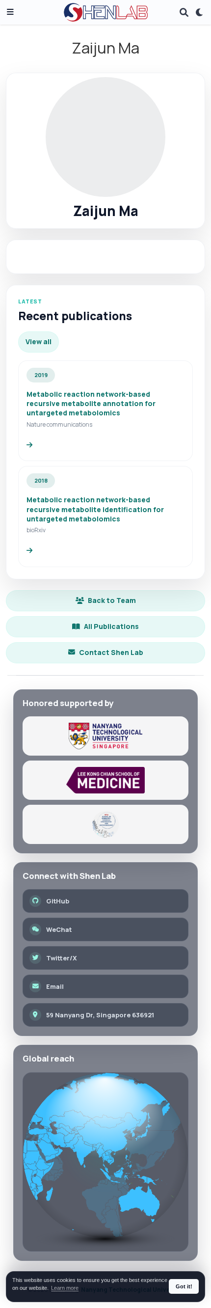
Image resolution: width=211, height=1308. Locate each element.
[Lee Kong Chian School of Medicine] (105, 780)
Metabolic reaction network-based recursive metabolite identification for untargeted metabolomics (95, 509)
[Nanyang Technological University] (105, 736)
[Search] (184, 12)
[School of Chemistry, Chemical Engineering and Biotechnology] (105, 824)
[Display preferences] (199, 12)
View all (39, 341)
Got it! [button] (184, 1286)
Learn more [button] (65, 1288)
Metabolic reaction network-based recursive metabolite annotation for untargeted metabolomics (91, 403)
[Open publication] (29, 445)
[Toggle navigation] (10, 12)
